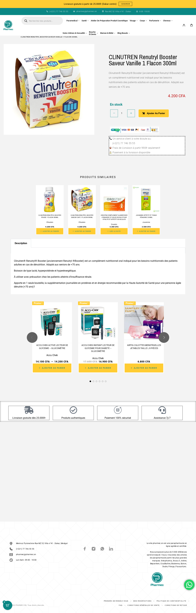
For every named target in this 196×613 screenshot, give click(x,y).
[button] (90, 381)
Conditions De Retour (176, 605)
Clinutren (49, 222)
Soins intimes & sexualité (74, 33)
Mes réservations (142, 601)
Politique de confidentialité (171, 601)
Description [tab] (21, 243)
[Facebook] (85, 549)
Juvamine (146, 222)
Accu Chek (52, 355)
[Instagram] (93, 549)
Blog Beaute (122, 33)
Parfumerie (154, 20)
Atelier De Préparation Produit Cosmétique (109, 20)
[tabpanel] (98, 251)
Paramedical (71, 20)
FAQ (121, 605)
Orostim (114, 224)
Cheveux (167, 20)
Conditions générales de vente (144, 605)
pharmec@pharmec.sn (86, 11)
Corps (142, 20)
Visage (133, 20)
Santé (84, 20)
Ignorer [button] (125, 4)
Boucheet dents (92, 33)
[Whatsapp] (102, 549)
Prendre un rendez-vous (116, 601)
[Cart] (191, 25)
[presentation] (32, 337)
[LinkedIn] (111, 549)
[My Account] (184, 25)
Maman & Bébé (106, 33)
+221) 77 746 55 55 (59, 11)
